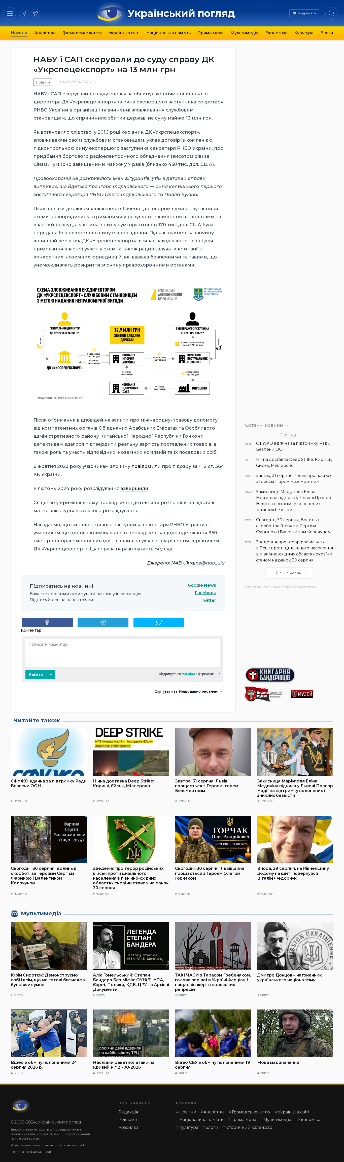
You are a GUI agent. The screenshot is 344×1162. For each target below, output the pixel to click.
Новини (19, 32)
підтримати (307, 13)
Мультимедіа (244, 32)
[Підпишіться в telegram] (103, 622)
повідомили (146, 466)
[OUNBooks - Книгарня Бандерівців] (289, 675)
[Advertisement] (289, 626)
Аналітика (45, 32)
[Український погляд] (21, 1106)
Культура (304, 32)
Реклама (127, 1119)
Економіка (276, 32)
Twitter (208, 600)
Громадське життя (82, 32)
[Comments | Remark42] (123, 666)
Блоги (326, 32)
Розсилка (128, 1127)
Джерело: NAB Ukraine (174, 563)
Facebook (205, 592)
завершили (134, 488)
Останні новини (264, 425)
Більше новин (288, 573)
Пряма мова (210, 32)
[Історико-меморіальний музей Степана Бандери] (312, 694)
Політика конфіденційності (31, 1151)
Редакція (128, 1112)
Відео (18, 995)
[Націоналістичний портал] (266, 694)
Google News (202, 585)
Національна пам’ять (168, 32)
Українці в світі (124, 32)
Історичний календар (249, 1127)
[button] (10, 13)
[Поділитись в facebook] (47, 622)
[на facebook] (24, 13)
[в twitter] (35, 13)
